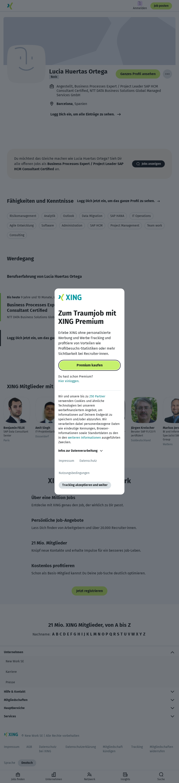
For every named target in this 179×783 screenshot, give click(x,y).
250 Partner (97, 396)
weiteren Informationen (84, 438)
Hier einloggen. (68, 381)
